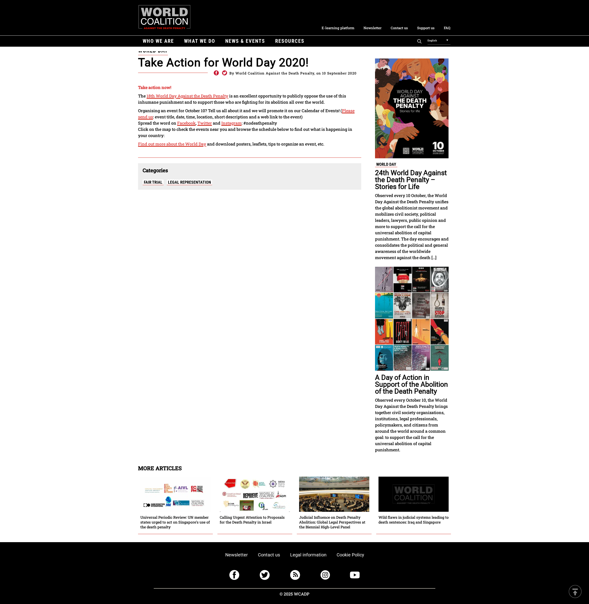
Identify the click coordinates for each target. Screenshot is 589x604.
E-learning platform (338, 28)
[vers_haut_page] (575, 591)
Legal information (308, 555)
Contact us (399, 28)
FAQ (447, 28)
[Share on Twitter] (224, 73)
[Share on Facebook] (216, 73)
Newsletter (372, 28)
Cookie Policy (350, 555)
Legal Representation (189, 182)
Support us (426, 28)
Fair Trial (153, 182)
